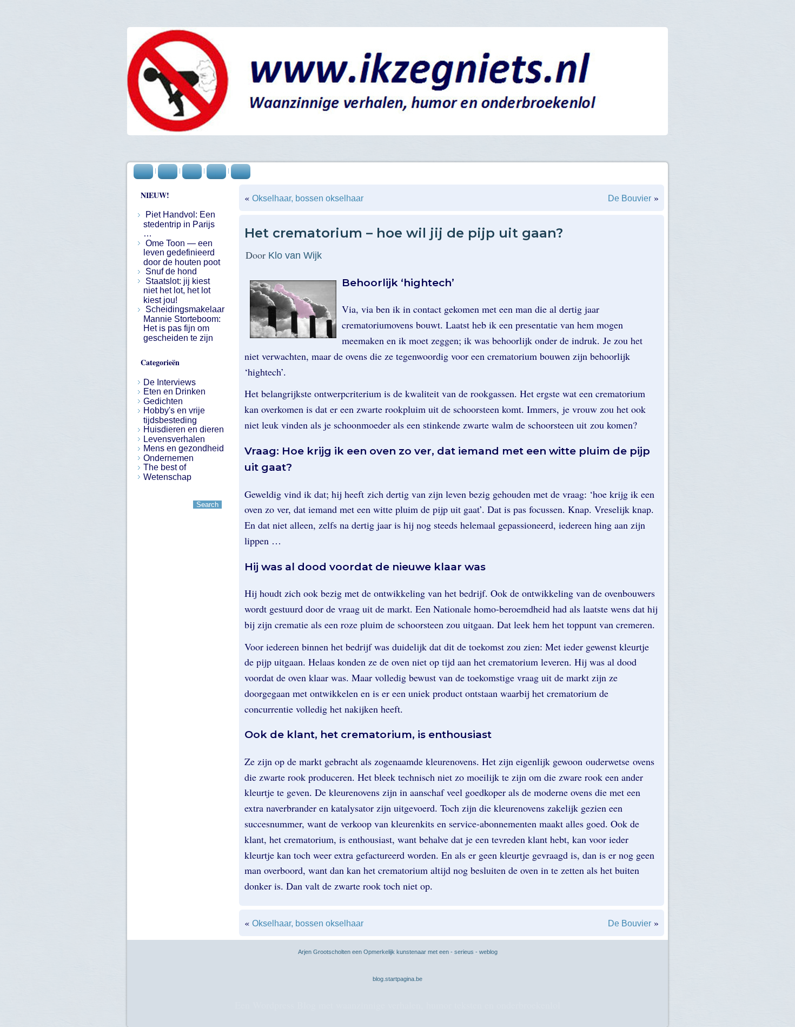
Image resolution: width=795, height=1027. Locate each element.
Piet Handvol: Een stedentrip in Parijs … (179, 224)
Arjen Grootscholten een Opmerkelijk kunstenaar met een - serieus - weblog (398, 952)
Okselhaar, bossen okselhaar (307, 198)
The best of (164, 467)
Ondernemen (168, 458)
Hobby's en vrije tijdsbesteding (174, 415)
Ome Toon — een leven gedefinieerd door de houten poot (181, 253)
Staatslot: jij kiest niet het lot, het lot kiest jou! (176, 290)
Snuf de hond (171, 271)
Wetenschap (167, 477)
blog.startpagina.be (397, 979)
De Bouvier (629, 198)
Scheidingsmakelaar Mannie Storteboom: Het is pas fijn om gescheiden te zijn (183, 324)
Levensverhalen (174, 439)
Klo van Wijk (295, 255)
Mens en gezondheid (183, 448)
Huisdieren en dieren (183, 429)
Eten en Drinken (174, 391)
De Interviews (169, 382)
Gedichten (163, 401)
